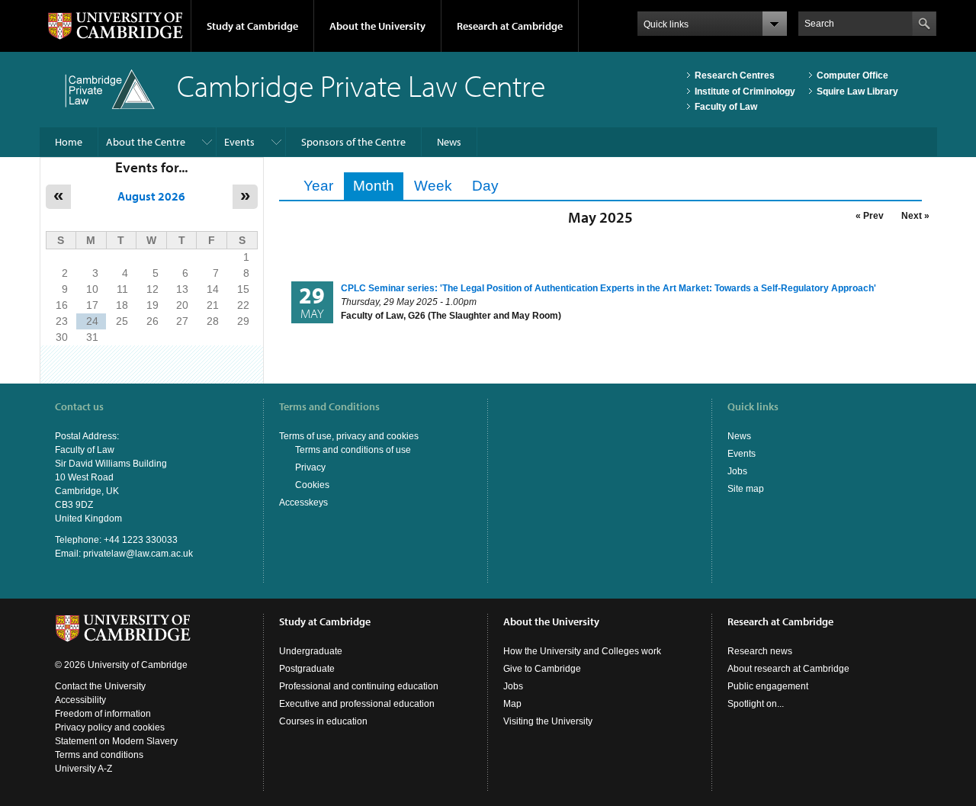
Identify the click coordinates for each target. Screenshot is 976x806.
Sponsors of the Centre (353, 142)
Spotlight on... (755, 703)
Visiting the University (547, 721)
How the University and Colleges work (582, 651)
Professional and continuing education (358, 686)
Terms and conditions (99, 755)
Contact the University (100, 686)
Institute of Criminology (745, 91)
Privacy (310, 467)
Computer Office (852, 75)
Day (485, 186)
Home (68, 142)
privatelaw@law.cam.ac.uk (138, 553)
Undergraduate (310, 651)
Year (318, 186)
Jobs (737, 471)
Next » (915, 215)
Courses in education (323, 721)
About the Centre (145, 142)
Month (378, 186)
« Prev (870, 215)
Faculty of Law (726, 106)
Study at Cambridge (252, 26)
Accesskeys (303, 502)
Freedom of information (103, 713)
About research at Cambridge (788, 668)
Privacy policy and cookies (110, 727)
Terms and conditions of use (353, 450)
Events (239, 142)
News (449, 142)
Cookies (312, 485)
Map (512, 703)
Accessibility (80, 700)
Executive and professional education (357, 703)
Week (433, 186)
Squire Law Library (857, 91)
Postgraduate (307, 668)
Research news (759, 651)
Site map (745, 488)
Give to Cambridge (542, 668)
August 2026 (151, 196)
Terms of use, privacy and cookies (349, 436)
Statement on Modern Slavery (116, 741)
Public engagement (767, 686)
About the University (377, 26)
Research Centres (735, 75)
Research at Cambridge (510, 26)
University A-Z (83, 768)
